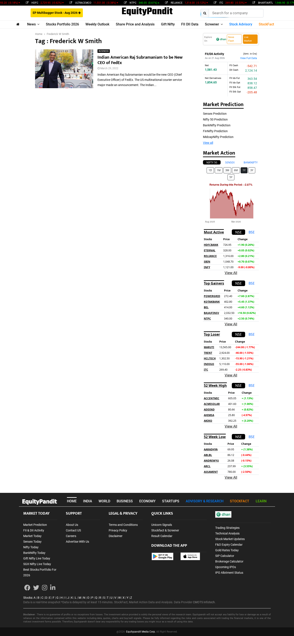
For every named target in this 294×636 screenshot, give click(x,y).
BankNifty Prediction (217, 125)
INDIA (87, 501)
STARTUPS (170, 501)
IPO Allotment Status (229, 572)
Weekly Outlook (97, 24)
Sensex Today (32, 541)
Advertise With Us (77, 541)
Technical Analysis (227, 533)
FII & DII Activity (33, 530)
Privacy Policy (118, 530)
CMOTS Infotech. (204, 602)
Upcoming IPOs (225, 567)
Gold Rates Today (227, 550)
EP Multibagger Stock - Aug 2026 (55, 12)
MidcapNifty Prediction (218, 137)
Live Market (248, 39)
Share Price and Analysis (135, 24)
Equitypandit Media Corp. (141, 631)
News (31, 24)
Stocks (27, 597)
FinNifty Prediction (215, 131)
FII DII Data (189, 24)
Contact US (73, 530)
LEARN (261, 501)
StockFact (266, 24)
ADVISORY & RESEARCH (204, 501)
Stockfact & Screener (165, 530)
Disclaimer (115, 536)
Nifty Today (31, 547)
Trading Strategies (227, 527)
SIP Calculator (224, 556)
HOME (72, 501)
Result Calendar (161, 536)
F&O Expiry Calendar (229, 544)
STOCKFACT (239, 501)
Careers (71, 536)
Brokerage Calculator (229, 561)
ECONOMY (147, 501)
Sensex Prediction (215, 113)
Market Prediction (35, 524)
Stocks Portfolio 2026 (62, 24)
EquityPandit (147, 12)
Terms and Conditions (123, 524)
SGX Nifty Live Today (37, 564)
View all (208, 142)
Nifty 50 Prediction (215, 119)
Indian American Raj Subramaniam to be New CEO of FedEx (140, 60)
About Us (72, 524)
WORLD (104, 501)
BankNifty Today (34, 553)
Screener (212, 24)
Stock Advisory (240, 24)
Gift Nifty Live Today (36, 558)
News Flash (231, 39)
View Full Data (248, 58)
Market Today (32, 536)
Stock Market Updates (230, 539)
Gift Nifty (168, 24)
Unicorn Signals (161, 524)
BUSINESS (104, 51)
